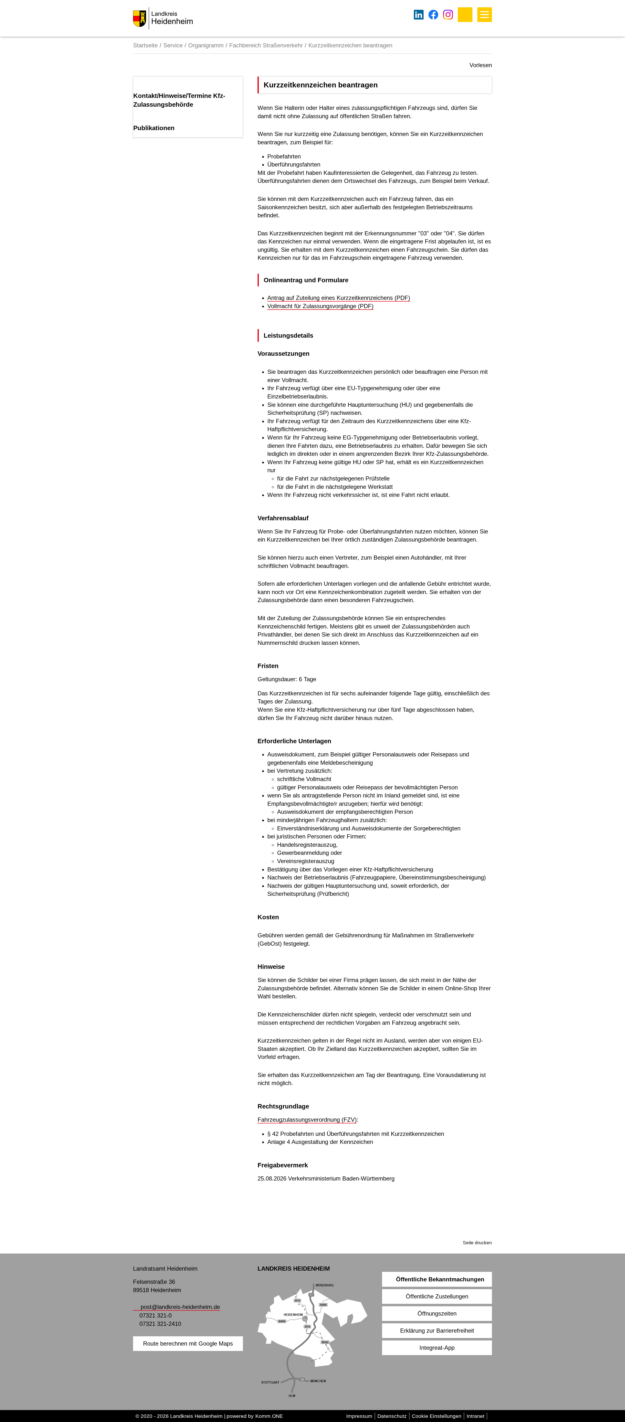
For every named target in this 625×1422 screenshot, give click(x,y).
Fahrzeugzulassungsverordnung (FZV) (307, 1119)
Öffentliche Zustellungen (437, 1296)
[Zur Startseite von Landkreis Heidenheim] (163, 18)
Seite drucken (477, 1242)
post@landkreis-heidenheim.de (180, 1307)
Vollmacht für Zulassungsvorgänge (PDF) (320, 306)
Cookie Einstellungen (436, 1416)
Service (173, 45)
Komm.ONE (269, 1416)
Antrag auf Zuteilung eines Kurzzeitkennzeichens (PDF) (338, 297)
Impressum (359, 1416)
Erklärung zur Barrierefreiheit (437, 1330)
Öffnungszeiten (437, 1313)
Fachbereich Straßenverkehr (266, 45)
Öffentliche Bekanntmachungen (440, 1279)
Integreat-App (437, 1347)
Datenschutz (392, 1416)
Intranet (475, 1416)
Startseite (145, 45)
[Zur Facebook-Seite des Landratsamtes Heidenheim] (433, 14)
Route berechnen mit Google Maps (188, 1343)
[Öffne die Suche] (465, 14)
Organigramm (206, 45)
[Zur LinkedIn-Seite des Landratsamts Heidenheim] (418, 14)
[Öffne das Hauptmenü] (484, 14)
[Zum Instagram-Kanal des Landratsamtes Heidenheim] (448, 14)
